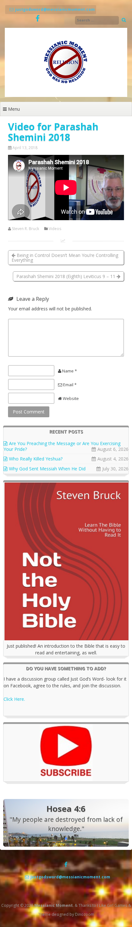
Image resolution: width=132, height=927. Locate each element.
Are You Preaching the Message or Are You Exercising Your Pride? (62, 446)
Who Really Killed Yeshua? (35, 459)
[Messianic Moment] (66, 95)
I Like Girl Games (112, 905)
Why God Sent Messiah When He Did (47, 469)
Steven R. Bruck (25, 229)
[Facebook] (38, 19)
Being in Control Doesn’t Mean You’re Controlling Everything (65, 257)
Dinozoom (84, 914)
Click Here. (14, 699)
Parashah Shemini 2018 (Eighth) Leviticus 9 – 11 (66, 276)
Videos (55, 229)
